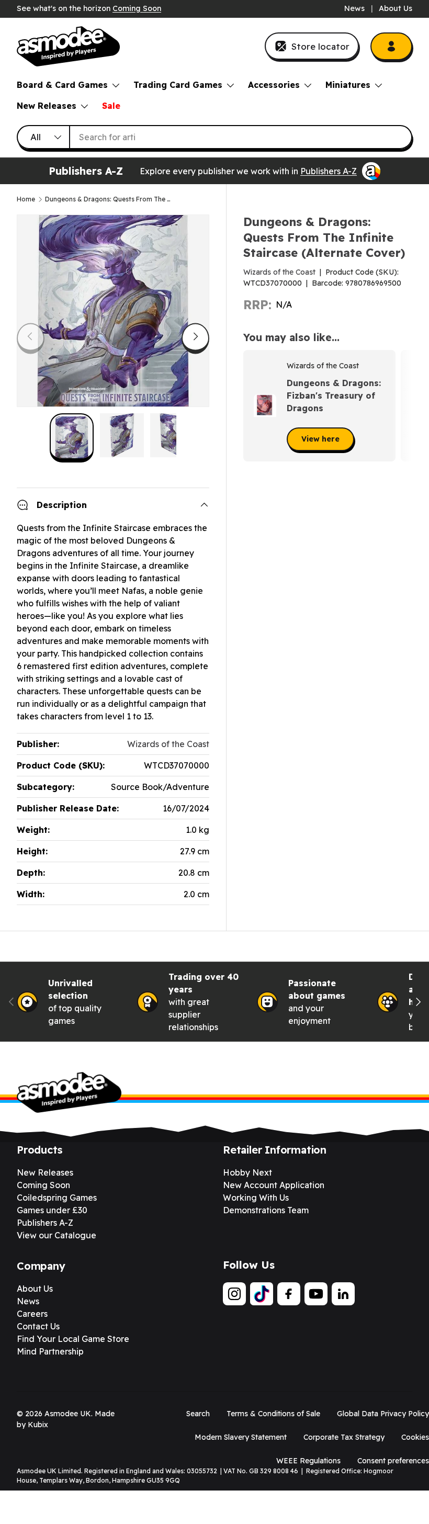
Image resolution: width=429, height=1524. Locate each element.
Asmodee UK (67, 1413)
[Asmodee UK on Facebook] (288, 1293)
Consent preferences (393, 1460)
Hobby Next (247, 1172)
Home (26, 199)
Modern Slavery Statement (241, 1437)
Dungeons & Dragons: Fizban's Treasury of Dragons (334, 395)
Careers (32, 1313)
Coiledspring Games (57, 1197)
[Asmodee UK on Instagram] (234, 1293)
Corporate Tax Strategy (344, 1437)
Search (198, 1413)
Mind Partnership (50, 1351)
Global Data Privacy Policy (383, 1413)
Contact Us (38, 1326)
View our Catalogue (56, 1235)
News (354, 8)
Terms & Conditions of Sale (273, 1413)
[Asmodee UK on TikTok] (261, 1293)
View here (320, 439)
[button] (401, 405)
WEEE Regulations (308, 1460)
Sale (111, 105)
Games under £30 (52, 1210)
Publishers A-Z (328, 171)
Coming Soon (136, 8)
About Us (395, 8)
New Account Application (273, 1185)
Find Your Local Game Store (73, 1339)
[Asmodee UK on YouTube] (316, 1293)
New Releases (45, 1172)
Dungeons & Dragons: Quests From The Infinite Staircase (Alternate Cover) (108, 199)
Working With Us (256, 1197)
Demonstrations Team (266, 1210)
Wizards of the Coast (279, 272)
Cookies (415, 1437)
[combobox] (214, 137)
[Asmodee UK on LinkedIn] (343, 1293)
